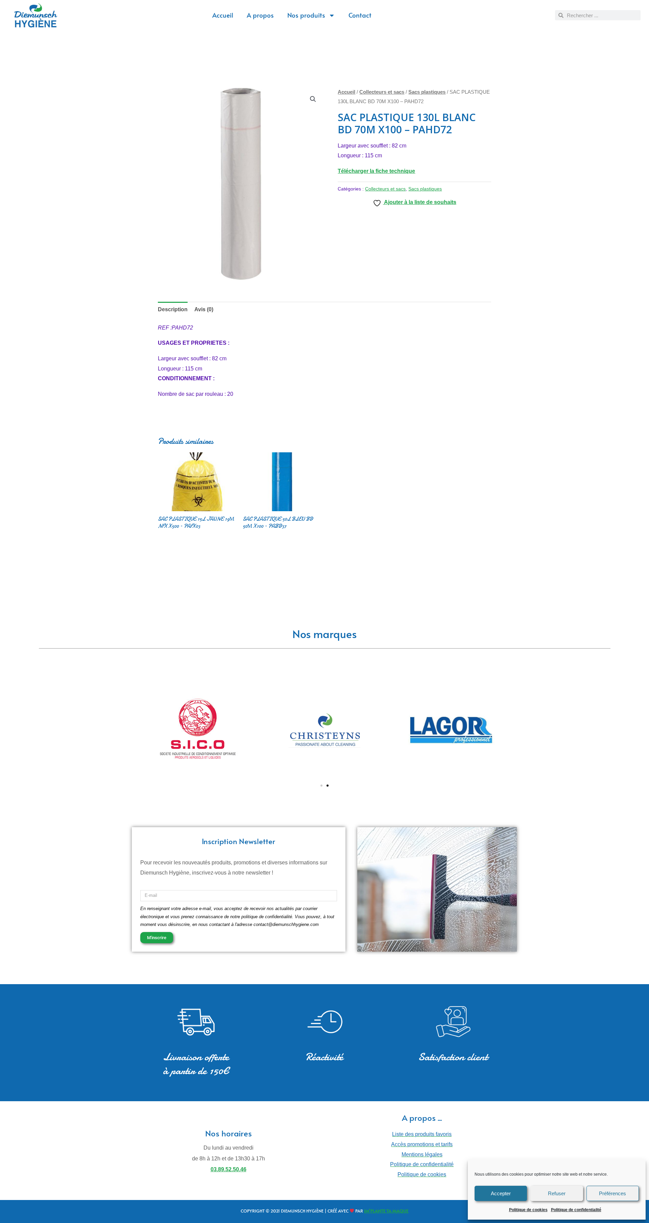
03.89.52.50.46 (228, 1169)
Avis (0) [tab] (203, 309)
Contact (359, 14)
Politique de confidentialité (576, 1209)
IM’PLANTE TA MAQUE (386, 1211)
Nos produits (306, 14)
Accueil (222, 14)
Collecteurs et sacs (381, 92)
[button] (313, 99)
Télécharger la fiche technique (376, 171)
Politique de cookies (528, 1209)
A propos (260, 14)
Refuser (557, 1193)
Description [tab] (173, 309)
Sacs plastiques (427, 92)
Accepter (501, 1193)
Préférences (612, 1193)
